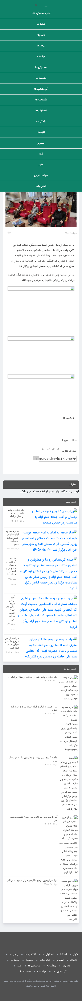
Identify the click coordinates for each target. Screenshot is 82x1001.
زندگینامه (41, 121)
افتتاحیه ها (41, 100)
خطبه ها (41, 24)
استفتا (63, 954)
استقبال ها (41, 111)
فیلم (41, 154)
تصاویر (41, 143)
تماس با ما (41, 186)
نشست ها (41, 78)
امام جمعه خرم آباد (41, 13)
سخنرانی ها (41, 67)
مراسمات (41, 971)
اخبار (41, 165)
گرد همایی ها (41, 89)
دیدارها (41, 35)
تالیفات (41, 132)
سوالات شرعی (41, 175)
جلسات (41, 56)
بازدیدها (41, 46)
